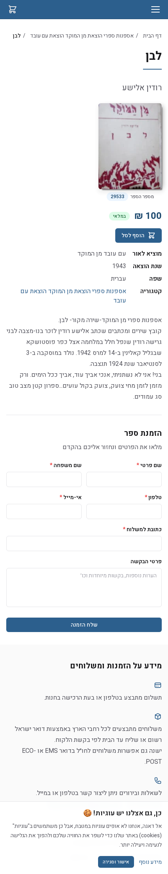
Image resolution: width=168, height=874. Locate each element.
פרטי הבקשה (146, 561)
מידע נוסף (150, 862)
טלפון (153, 497)
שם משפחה (66, 465)
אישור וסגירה (116, 861)
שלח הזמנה (84, 625)
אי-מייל (70, 497)
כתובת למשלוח (142, 529)
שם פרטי (149, 465)
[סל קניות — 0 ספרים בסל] (12, 9)
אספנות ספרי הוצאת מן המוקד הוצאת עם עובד (82, 36)
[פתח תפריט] (155, 9)
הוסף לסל (133, 235)
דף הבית (152, 36)
